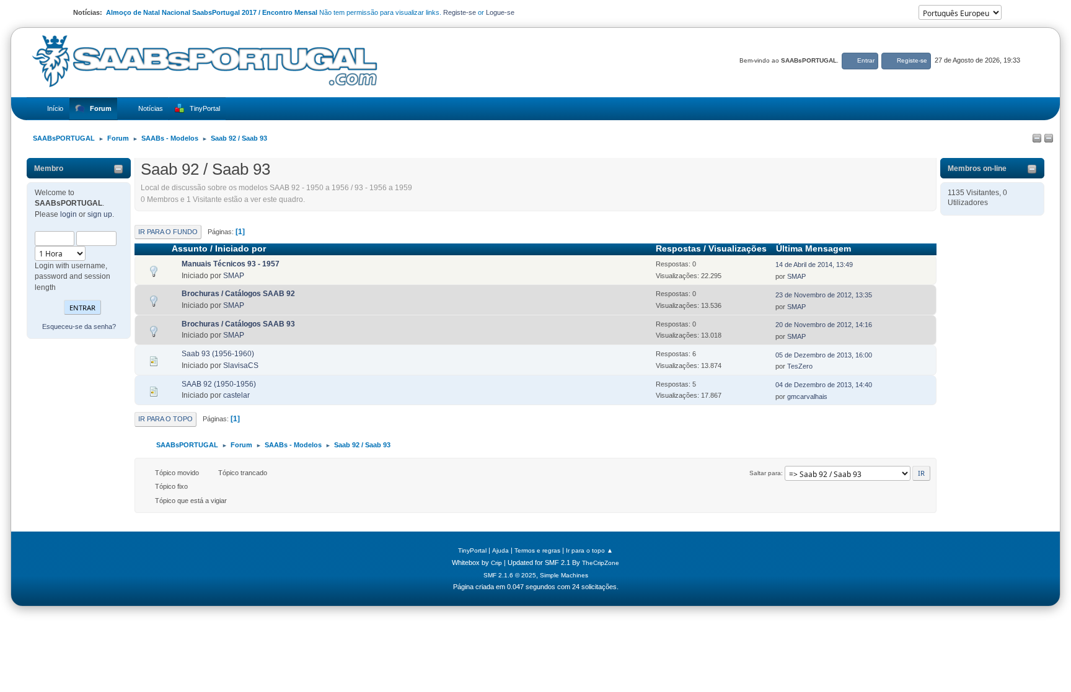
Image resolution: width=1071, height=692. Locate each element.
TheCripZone (600, 562)
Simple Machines (564, 575)
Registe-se (459, 12)
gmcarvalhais (807, 396)
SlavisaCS (240, 365)
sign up (99, 214)
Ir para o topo (165, 419)
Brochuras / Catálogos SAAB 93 (238, 324)
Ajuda (500, 550)
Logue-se (500, 12)
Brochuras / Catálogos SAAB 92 (238, 293)
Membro (48, 168)
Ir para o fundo (168, 231)
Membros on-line (977, 168)
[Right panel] (1049, 139)
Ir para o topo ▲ (589, 550)
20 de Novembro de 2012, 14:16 (823, 324)
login (68, 214)
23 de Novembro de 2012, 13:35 (823, 295)
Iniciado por (240, 248)
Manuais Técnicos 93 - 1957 (231, 264)
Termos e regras (537, 550)
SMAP (233, 275)
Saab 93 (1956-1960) (218, 353)
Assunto (190, 248)
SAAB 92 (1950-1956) (219, 384)
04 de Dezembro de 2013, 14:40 (823, 384)
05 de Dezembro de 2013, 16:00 (823, 355)
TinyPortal (472, 550)
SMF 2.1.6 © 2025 (509, 575)
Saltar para (765, 473)
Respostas (678, 248)
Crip (496, 562)
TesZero (800, 366)
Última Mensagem (813, 248)
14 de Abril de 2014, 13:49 (814, 264)
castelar (236, 395)
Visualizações (737, 248)
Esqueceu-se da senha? (79, 326)
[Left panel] (1037, 139)
